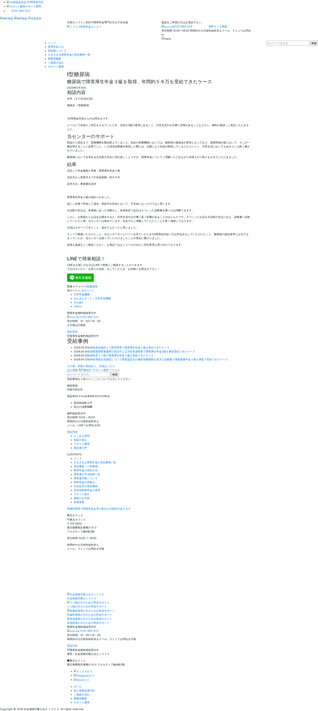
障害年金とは (56, 46)
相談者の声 (80, 447)
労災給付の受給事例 (86, 486)
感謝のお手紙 (82, 498)
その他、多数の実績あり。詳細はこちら (91, 366)
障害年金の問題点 (84, 482)
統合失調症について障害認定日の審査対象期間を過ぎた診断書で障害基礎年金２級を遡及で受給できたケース (163, 359)
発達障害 (92, 351)
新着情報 (79, 502)
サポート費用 (33, 6)
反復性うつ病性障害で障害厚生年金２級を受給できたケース (134, 347)
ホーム (78, 686)
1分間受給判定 (34, 2)
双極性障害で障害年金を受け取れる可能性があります (99, 508)
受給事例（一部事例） (87, 466)
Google (78, 302)
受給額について (57, 50)
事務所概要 (54, 58)
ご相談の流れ (56, 62)
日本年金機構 (82, 294)
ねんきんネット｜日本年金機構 (92, 298)
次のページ (87, 290)
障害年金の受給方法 (86, 470)
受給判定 (72, 331)
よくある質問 (82, 435)
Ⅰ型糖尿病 (92, 286)
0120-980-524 (21, 10)
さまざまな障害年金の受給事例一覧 (69, 54)
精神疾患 (92, 347)
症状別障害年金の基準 (87, 490)
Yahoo (78, 306)
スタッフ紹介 (82, 494)
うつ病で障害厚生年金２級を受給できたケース (126, 355)
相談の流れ (80, 439)
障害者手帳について (86, 478)
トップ (52, 42)
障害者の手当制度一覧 (87, 474)
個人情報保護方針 (84, 690)
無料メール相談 (218, 26)
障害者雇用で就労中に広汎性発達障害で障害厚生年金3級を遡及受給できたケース (146, 351)
